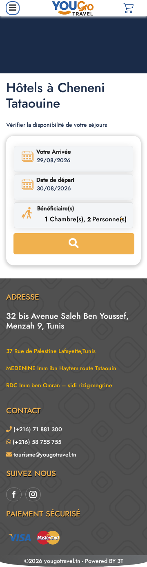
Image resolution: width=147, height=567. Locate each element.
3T (120, 561)
